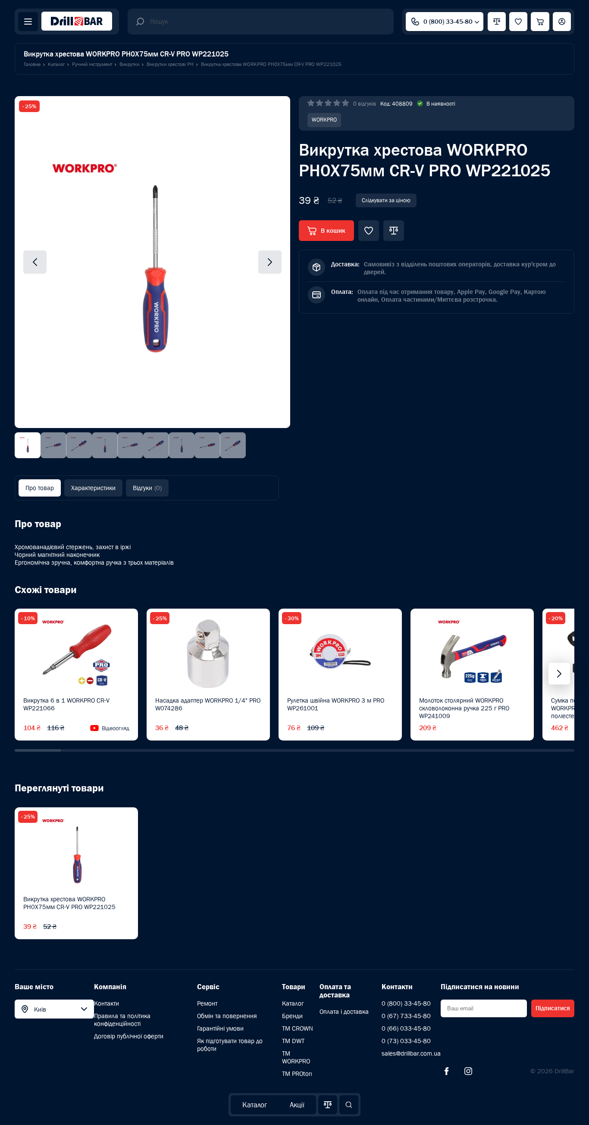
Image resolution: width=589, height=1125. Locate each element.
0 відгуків (364, 103)
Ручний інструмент (92, 64)
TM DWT (293, 1040)
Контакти (106, 1003)
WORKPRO (324, 119)
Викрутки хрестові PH (170, 64)
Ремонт (207, 1003)
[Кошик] (540, 21)
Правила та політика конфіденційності (122, 1019)
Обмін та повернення (227, 1015)
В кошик (333, 230)
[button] (38, 750)
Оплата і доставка (344, 1011)
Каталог (254, 1104)
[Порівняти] (393, 230)
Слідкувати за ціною (386, 200)
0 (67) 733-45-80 (406, 1015)
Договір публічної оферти (128, 1036)
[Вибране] (518, 21)
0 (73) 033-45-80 (406, 1040)
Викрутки (129, 64)
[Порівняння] (327, 1104)
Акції (297, 1104)
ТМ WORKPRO (296, 1057)
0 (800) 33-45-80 (448, 21)
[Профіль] (562, 21)
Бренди (292, 1015)
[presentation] (559, 673)
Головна (32, 64)
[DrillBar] (76, 22)
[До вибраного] (368, 230)
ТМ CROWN (297, 1028)
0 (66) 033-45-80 (406, 1028)
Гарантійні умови (220, 1028)
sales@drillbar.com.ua (411, 1053)
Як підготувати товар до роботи (230, 1044)
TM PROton (297, 1073)
